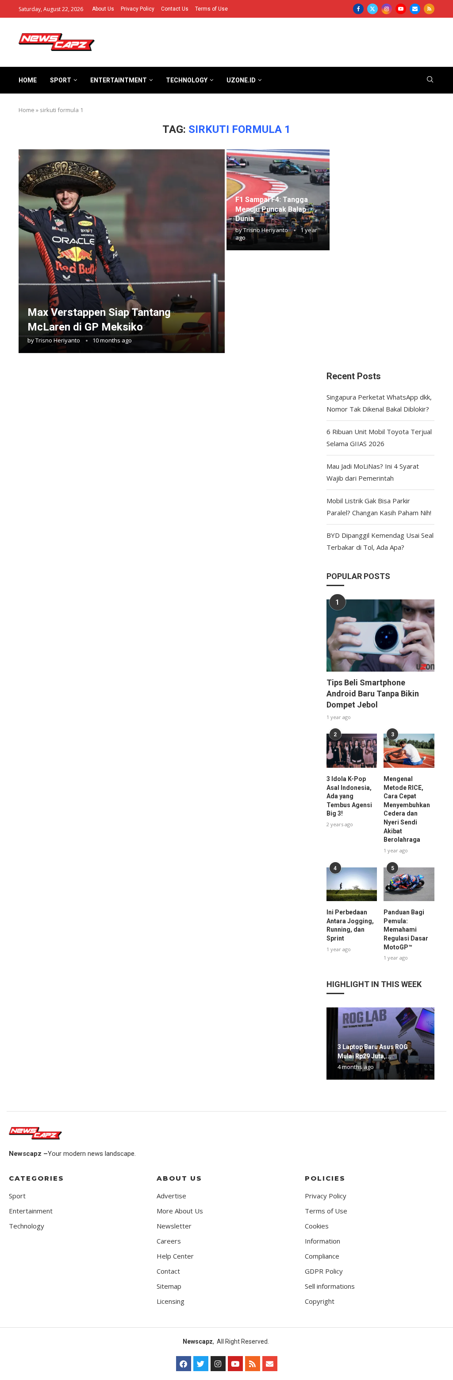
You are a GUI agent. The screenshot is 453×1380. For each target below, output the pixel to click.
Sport (60, 80)
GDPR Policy (324, 1271)
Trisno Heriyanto (57, 340)
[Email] (415, 9)
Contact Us (174, 9)
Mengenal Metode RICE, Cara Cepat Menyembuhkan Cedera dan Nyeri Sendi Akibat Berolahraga (407, 809)
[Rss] (429, 9)
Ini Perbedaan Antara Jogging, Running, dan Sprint (350, 925)
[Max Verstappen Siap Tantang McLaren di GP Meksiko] (122, 251)
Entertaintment (118, 80)
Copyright (319, 1301)
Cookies (317, 1226)
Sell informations (330, 1286)
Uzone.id (241, 80)
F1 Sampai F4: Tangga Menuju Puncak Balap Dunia (271, 209)
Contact (168, 1271)
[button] (334, 1043)
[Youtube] (400, 9)
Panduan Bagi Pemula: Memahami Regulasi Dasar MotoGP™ (406, 929)
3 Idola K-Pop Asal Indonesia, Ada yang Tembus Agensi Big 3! (349, 796)
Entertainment (31, 1211)
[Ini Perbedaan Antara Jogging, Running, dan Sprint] (351, 884)
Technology (186, 80)
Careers (169, 1241)
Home (28, 80)
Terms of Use (211, 9)
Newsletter (174, 1226)
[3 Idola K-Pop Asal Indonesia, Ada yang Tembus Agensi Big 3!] (351, 751)
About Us (103, 9)
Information (322, 1241)
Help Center (175, 1256)
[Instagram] (386, 9)
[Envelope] (269, 1363)
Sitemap (169, 1286)
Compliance (322, 1256)
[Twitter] (372, 9)
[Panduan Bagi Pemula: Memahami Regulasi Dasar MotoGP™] (409, 884)
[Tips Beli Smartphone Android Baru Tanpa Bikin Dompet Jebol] (380, 635)
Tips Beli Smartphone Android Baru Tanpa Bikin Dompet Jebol (372, 693)
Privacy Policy (137, 9)
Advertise (171, 1196)
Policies (325, 1178)
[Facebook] (358, 9)
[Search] (430, 80)
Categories (36, 1178)
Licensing (170, 1301)
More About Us (180, 1211)
